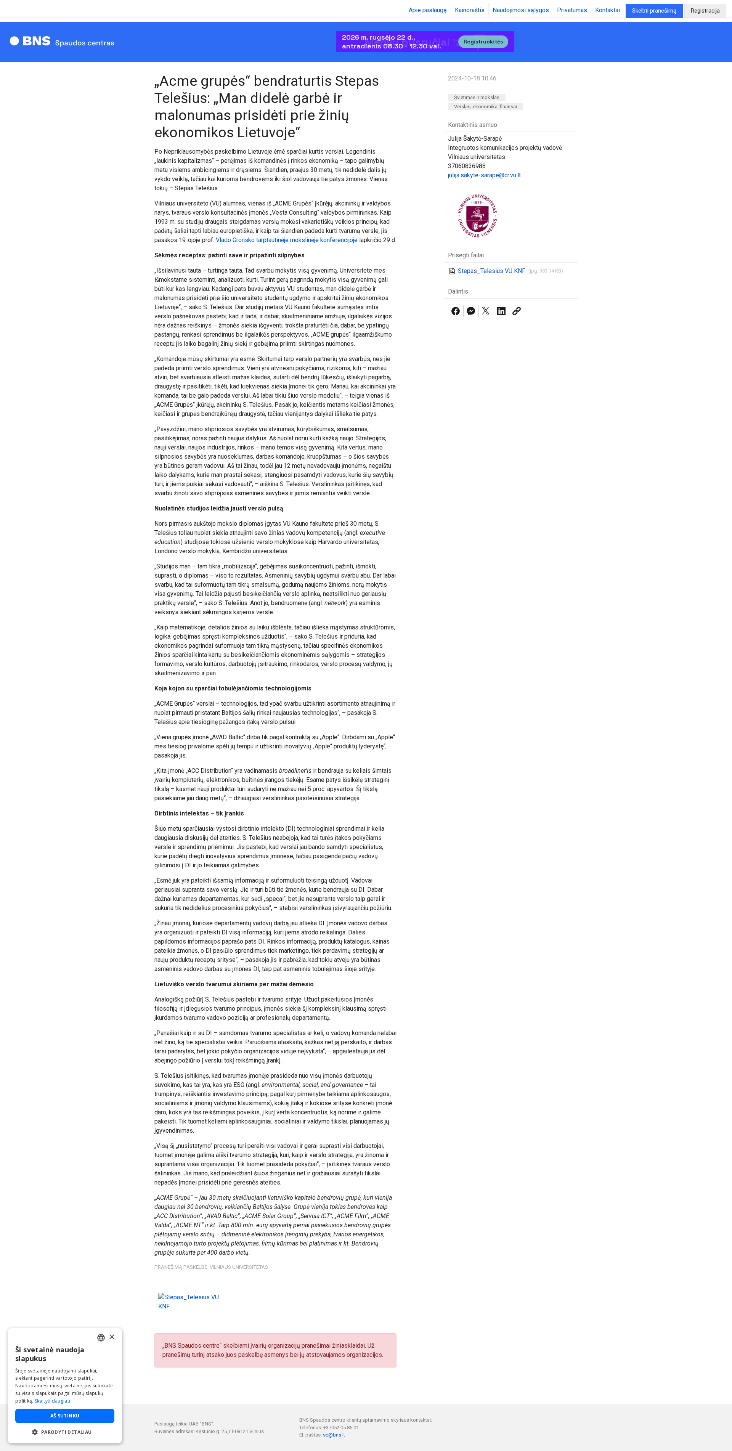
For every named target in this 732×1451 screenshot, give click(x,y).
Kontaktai (607, 10)
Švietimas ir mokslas (476, 97)
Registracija (705, 10)
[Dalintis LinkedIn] (501, 311)
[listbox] (101, 1338)
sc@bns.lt (334, 1435)
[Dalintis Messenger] (470, 311)
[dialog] (65, 1385)
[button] (64, 1432)
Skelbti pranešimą (654, 10)
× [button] (111, 1337)
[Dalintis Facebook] (455, 311)
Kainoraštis (470, 10)
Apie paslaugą (428, 10)
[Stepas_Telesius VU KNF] (193, 1301)
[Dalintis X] (486, 311)
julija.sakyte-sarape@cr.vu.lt (484, 175)
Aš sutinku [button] (65, 1415)
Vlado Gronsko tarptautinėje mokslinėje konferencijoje (287, 240)
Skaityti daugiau (52, 1401)
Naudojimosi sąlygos (521, 10)
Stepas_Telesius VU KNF (491, 270)
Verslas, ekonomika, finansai (485, 106)
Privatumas (572, 10)
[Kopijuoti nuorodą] (516, 311)
